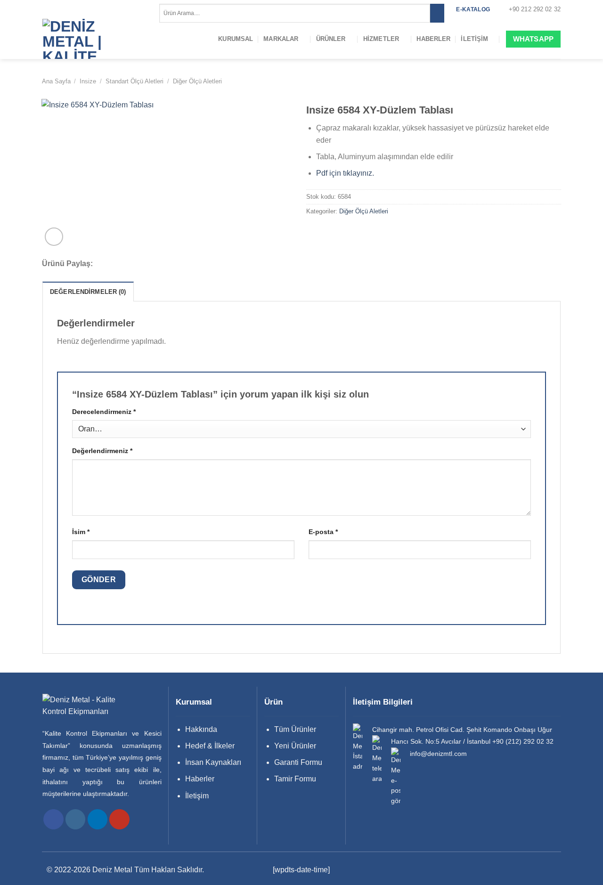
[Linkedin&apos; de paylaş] (162, 264)
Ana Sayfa (56, 81)
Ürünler (331, 38)
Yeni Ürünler (295, 746)
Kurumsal (235, 38)
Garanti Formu (298, 762)
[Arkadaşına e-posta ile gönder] (137, 264)
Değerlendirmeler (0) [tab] (88, 291)
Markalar (280, 38)
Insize (88, 81)
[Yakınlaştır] (54, 236)
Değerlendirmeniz (102, 451)
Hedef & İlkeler (210, 746)
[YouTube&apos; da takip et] (119, 819)
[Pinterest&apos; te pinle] (150, 264)
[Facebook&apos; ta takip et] (53, 819)
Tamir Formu (295, 779)
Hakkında (201, 729)
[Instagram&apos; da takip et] (75, 819)
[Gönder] (437, 13)
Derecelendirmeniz (104, 411)
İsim (81, 532)
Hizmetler (381, 38)
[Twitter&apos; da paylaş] (124, 264)
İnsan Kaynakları (213, 762)
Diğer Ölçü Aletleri (197, 81)
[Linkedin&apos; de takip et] (98, 819)
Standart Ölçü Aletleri (134, 81)
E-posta (323, 532)
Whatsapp (533, 39)
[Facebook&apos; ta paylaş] (111, 264)
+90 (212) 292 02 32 (523, 741)
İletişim (474, 38)
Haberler (433, 38)
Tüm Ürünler (295, 729)
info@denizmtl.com (438, 753)
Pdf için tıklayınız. (345, 173)
